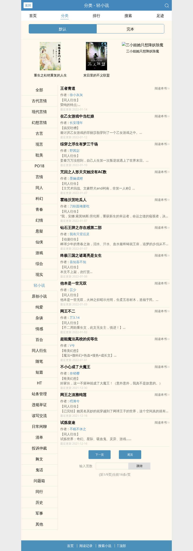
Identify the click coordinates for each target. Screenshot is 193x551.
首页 (33, 15)
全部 (39, 90)
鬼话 (39, 469)
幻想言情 (39, 122)
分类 (64, 15)
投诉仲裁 (39, 448)
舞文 (39, 459)
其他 (39, 524)
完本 (130, 29)
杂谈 (39, 317)
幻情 (39, 220)
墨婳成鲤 (76, 178)
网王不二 (67, 311)
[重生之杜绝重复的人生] (50, 69)
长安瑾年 (76, 122)
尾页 (130, 455)
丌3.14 (75, 317)
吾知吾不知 (78, 262)
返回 (28, 5)
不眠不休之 (78, 429)
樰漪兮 (75, 401)
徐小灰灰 (76, 95)
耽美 (39, 155)
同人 (39, 187)
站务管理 (39, 393)
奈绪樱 (75, 373)
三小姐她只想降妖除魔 (142, 51)
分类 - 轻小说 (96, 5)
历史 (39, 502)
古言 (39, 133)
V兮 (72, 345)
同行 (39, 491)
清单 (39, 437)
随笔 (39, 361)
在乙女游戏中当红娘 (77, 116)
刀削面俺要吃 (79, 206)
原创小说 (39, 296)
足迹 (160, 15)
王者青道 (67, 88)
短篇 (39, 372)
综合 (39, 263)
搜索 (128, 15)
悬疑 (39, 231)
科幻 (39, 198)
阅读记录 (85, 545)
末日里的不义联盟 (96, 75)
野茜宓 (75, 150)
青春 (39, 209)
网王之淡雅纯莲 (73, 394)
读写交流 (39, 415)
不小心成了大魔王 (75, 366)
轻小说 (39, 285)
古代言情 (39, 100)
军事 (39, 513)
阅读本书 (161, 88)
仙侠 (39, 241)
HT (39, 383)
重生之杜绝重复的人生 (50, 75)
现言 (39, 144)
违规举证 (39, 404)
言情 (39, 176)
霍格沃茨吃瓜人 (73, 199)
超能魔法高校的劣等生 (79, 338)
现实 (39, 274)
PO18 (39, 165)
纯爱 (39, 307)
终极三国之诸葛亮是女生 (81, 255)
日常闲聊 (39, 426)
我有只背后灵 (79, 234)
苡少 (73, 289)
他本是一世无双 (73, 283)
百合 (39, 339)
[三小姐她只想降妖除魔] (142, 44)
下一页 (99, 455)
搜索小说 (104, 545)
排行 (96, 15)
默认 (62, 29)
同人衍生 (39, 350)
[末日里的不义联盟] (96, 69)
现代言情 (39, 111)
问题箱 (39, 480)
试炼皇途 (67, 422)
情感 (39, 328)
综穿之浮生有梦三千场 (79, 144)
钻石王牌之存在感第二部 (81, 227)
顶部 (122, 545)
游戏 (39, 252)
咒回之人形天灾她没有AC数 (83, 171)
